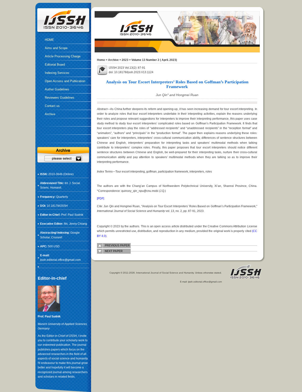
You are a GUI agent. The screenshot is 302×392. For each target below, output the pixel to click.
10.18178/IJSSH (57, 205)
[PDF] (100, 198)
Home (101, 60)
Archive (113, 60)
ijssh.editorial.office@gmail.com (60, 259)
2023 (125, 60)
